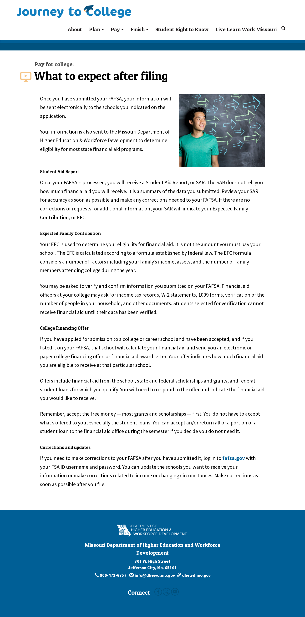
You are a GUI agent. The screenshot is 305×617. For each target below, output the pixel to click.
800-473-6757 (113, 575)
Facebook (158, 592)
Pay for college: (54, 64)
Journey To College (93, 6)
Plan (95, 29)
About (75, 29)
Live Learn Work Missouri (246, 29)
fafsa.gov (233, 458)
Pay (116, 29)
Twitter (166, 592)
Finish (138, 29)
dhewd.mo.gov (196, 575)
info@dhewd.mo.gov (154, 575)
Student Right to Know (181, 29)
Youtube (175, 592)
